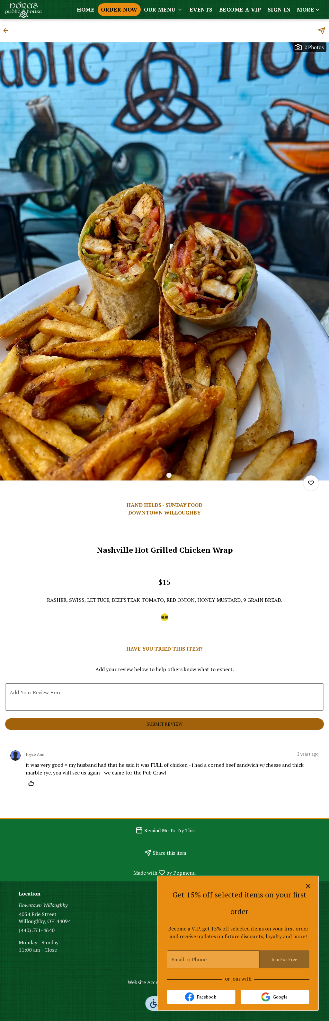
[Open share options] (321, 30)
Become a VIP (240, 9)
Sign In (279, 9)
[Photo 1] (160, 475)
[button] (163, 9)
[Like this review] (33, 783)
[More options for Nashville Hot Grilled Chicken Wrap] (311, 483)
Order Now (119, 9)
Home (85, 9)
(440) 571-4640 (37, 930)
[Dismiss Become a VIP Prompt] (308, 886)
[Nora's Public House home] (34, 10)
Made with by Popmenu (100, 872)
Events (201, 9)
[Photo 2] (169, 475)
